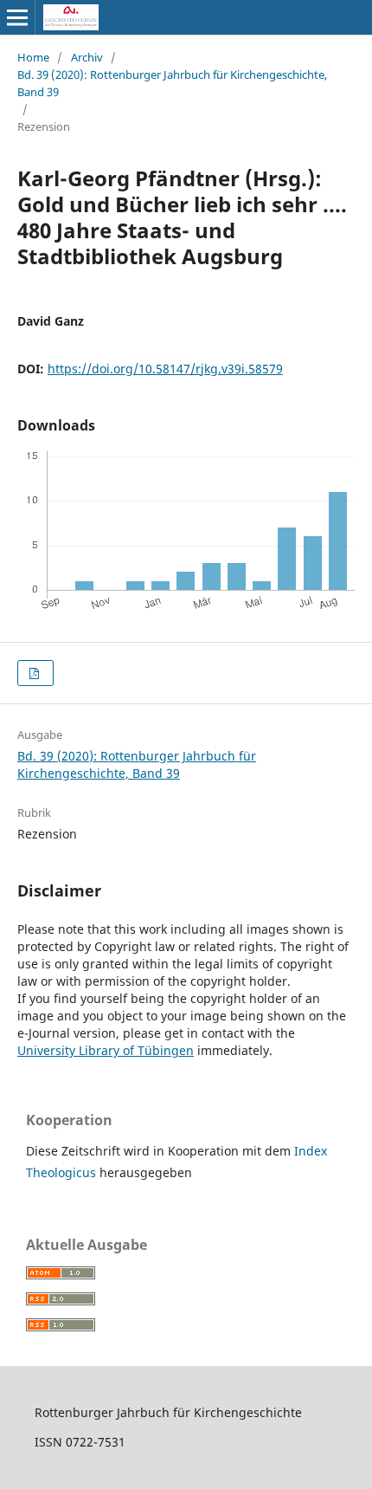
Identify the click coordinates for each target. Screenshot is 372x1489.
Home (33, 57)
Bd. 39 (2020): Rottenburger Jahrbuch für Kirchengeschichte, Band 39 (172, 83)
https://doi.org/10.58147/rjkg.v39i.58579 (165, 368)
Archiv (87, 57)
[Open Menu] (17, 17)
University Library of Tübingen (105, 1050)
